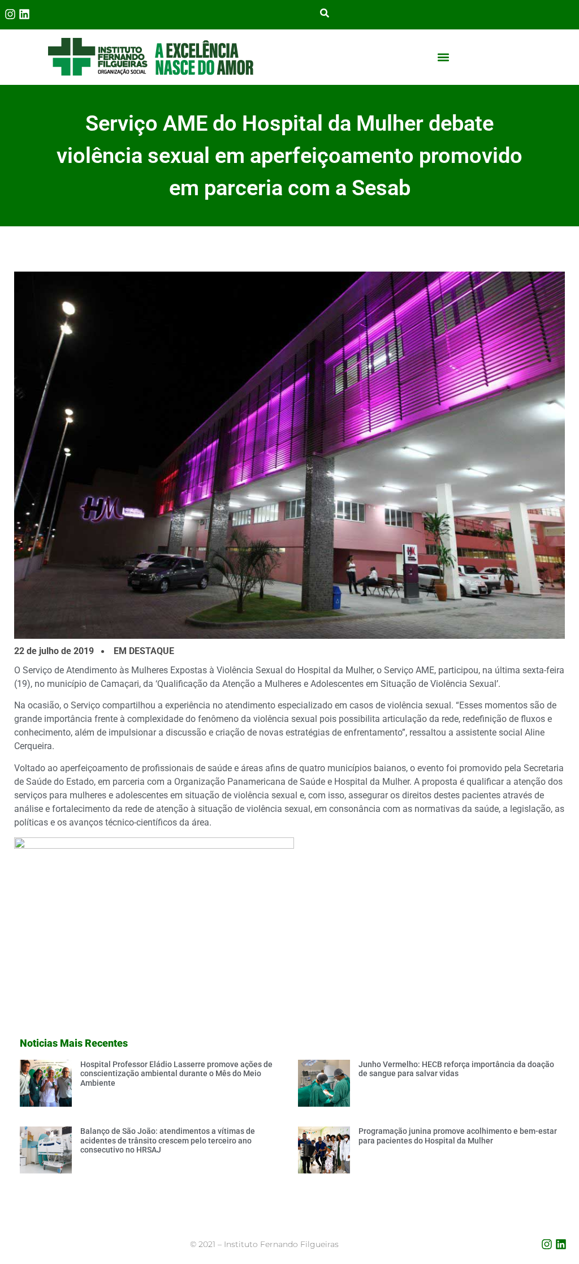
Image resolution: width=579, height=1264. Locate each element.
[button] (443, 57)
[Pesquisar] (324, 14)
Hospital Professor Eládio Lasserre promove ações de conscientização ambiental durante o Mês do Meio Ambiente (176, 1074)
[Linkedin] (24, 14)
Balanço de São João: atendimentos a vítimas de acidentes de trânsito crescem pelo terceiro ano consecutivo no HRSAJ (167, 1141)
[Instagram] (10, 14)
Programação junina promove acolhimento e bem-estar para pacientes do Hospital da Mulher (457, 1136)
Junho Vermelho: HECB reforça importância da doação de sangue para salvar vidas (456, 1069)
